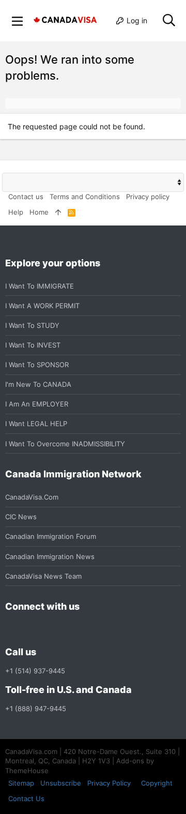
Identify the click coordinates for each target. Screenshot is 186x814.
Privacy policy (147, 196)
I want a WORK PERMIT (42, 306)
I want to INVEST (32, 345)
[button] (17, 20)
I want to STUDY (32, 325)
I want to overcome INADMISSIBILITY (65, 444)
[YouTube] (86, 629)
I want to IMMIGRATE (39, 286)
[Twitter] (67, 629)
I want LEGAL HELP (36, 423)
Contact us (25, 196)
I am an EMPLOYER (36, 404)
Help (15, 212)
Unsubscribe (60, 783)
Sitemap (21, 783)
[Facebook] (11, 629)
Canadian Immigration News (50, 556)
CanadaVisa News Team (43, 576)
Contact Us (26, 798)
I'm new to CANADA (38, 384)
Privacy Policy (109, 783)
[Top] (58, 212)
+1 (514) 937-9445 (35, 671)
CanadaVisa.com (31, 497)
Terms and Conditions (85, 196)
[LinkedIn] (48, 629)
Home (39, 212)
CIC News (21, 516)
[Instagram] (30, 629)
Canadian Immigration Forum (50, 536)
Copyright (157, 783)
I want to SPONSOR (37, 364)
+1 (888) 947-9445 (35, 708)
